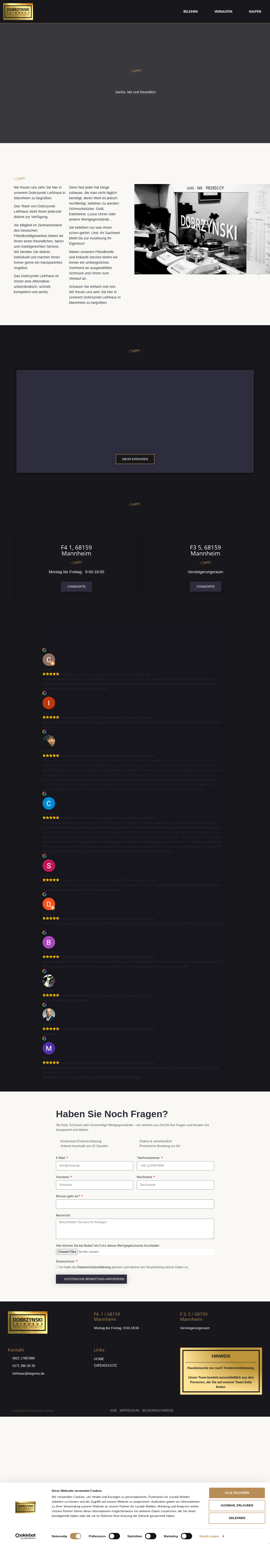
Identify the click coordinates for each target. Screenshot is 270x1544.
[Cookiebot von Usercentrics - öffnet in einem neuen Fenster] (25, 1536)
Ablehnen (237, 1518)
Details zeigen (209, 1536)
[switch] (114, 1536)
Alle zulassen (237, 1492)
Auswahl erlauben (237, 1505)
